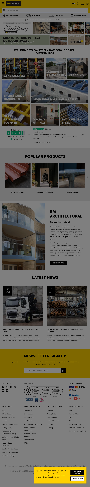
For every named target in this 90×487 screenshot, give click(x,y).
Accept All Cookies (77, 472)
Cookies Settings (77, 478)
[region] (60, 475)
